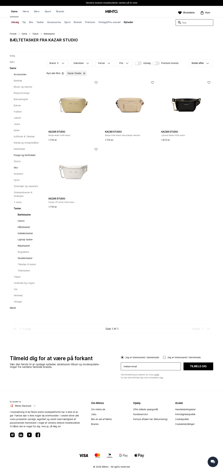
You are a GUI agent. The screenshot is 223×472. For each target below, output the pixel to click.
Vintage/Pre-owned (109, 22)
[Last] (208, 329)
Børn (37, 11)
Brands (78, 22)
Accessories (54, 22)
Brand (53, 63)
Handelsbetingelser (185, 409)
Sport (67, 22)
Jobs (93, 414)
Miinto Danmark (23, 405)
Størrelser (78, 63)
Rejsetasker (24, 246)
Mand (13, 308)
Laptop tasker (25, 240)
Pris (121, 63)
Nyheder (128, 22)
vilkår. (156, 375)
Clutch (21, 221)
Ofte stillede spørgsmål (145, 409)
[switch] (143, 63)
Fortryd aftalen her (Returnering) (150, 419)
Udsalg (15, 22)
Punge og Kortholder (25, 155)
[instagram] (12, 435)
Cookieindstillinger (185, 424)
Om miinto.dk (98, 409)
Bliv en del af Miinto (101, 419)
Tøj (24, 22)
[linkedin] (21, 435)
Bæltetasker (24, 215)
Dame (14, 11)
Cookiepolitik (182, 419)
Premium (90, 22)
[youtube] (29, 435)
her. (161, 378)
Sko (31, 22)
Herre (26, 11)
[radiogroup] (167, 357)
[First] (15, 329)
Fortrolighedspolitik (185, 414)
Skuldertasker (25, 258)
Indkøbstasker (25, 233)
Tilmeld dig (198, 366)
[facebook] (37, 435)
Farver (101, 63)
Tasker (40, 22)
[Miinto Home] (111, 12)
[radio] (122, 357)
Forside (13, 34)
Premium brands (170, 63)
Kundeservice (140, 414)
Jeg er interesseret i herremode (184, 357)
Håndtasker (24, 227)
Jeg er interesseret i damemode (142, 357)
